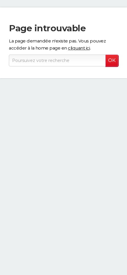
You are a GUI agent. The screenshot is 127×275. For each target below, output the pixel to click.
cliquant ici (79, 48)
